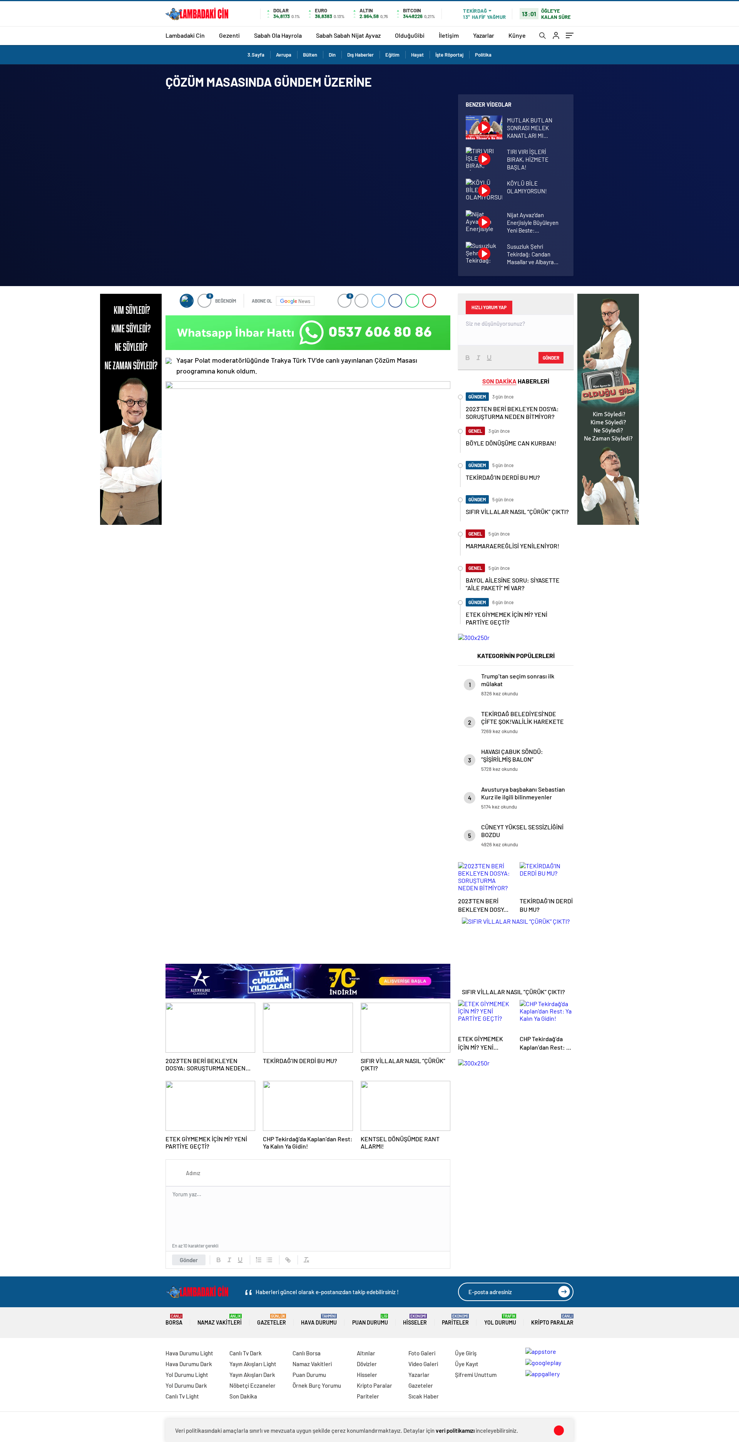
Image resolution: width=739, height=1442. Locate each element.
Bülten (310, 55)
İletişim (449, 35)
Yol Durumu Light (187, 1374)
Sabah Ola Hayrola (278, 35)
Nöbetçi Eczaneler (252, 1385)
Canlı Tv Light (182, 1396)
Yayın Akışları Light (252, 1363)
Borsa (174, 1320)
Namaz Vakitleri (219, 1320)
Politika (483, 55)
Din (332, 55)
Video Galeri (423, 1363)
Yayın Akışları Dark (252, 1374)
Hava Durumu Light (189, 1353)
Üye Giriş (466, 1353)
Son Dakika (243, 1396)
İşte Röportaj (449, 55)
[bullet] (269, 1259)
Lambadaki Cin (185, 35)
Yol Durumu (500, 1320)
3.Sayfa (255, 55)
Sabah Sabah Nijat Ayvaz (348, 35)
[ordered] (258, 1259)
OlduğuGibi (410, 35)
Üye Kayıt (466, 1363)
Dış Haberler (360, 55)
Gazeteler (271, 1320)
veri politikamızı (455, 1430)
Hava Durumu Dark (189, 1363)
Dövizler (367, 1363)
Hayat (417, 55)
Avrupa (283, 55)
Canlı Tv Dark (245, 1353)
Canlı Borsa (307, 1353)
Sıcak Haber (423, 1396)
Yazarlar (483, 35)
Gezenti (229, 35)
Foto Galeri (421, 1353)
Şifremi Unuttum (476, 1374)
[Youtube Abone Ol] (169, 361)
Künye (517, 35)
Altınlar (366, 1353)
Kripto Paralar (552, 1320)
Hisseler (415, 1320)
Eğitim (392, 55)
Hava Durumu (319, 1320)
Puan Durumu (370, 1320)
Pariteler (455, 1320)
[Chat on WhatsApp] (308, 332)
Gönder (189, 1259)
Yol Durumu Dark (186, 1385)
